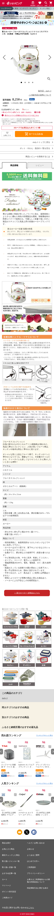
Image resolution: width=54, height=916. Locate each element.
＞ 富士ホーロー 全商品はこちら (27, 593)
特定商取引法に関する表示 (37, 888)
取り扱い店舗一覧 (9, 867)
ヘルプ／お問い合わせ (36, 843)
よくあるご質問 (33, 855)
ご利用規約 (31, 867)
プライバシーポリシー (36, 873)
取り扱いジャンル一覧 (11, 861)
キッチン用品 (45, 8)
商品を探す (6, 843)
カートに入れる (34, 134)
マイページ (6, 885)
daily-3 (5, 698)
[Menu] (3, 3)
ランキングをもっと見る (44, 735)
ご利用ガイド (7, 898)
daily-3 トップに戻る (41, 142)
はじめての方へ (33, 861)
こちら (31, 908)
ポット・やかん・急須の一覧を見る (35, 148)
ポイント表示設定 (9, 892)
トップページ (6, 8)
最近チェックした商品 (11, 855)
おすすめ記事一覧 (9, 873)
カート (4, 879)
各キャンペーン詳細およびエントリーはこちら (22, 115)
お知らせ (30, 849)
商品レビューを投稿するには (37, 157)
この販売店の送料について (40, 95)
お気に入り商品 (8, 849)
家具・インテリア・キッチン (25, 8)
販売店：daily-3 (44, 91)
